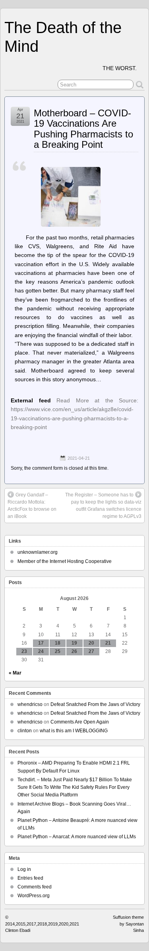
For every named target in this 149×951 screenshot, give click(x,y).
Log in (24, 869)
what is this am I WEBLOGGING (74, 730)
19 (74, 643)
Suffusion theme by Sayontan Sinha (128, 924)
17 (41, 643)
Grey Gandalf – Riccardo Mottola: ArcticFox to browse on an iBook (32, 505)
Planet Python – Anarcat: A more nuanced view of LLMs (76, 836)
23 (24, 651)
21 (108, 643)
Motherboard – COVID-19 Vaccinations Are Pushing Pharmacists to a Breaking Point (83, 129)
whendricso (30, 704)
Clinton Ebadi (17, 930)
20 (91, 643)
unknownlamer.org (37, 552)
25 (57, 651)
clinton (24, 730)
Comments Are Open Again (79, 722)
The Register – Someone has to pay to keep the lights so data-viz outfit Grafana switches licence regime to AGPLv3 (103, 505)
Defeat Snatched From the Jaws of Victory (95, 704)
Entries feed (30, 878)
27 (91, 651)
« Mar (15, 673)
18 (57, 643)
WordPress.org (33, 895)
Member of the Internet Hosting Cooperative (64, 561)
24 (41, 651)
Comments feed (34, 887)
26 (74, 651)
